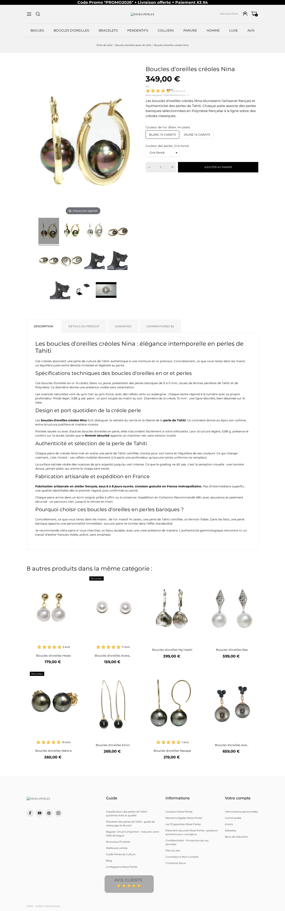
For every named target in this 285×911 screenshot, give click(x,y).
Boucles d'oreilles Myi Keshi (172, 650)
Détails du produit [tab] (84, 326)
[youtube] (40, 813)
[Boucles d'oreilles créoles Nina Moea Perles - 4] (117, 231)
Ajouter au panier (218, 167)
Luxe (233, 30)
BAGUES (37, 30)
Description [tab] (43, 326)
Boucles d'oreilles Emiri (113, 745)
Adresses (230, 830)
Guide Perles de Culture (120, 854)
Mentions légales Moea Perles (183, 817)
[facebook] (30, 813)
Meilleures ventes (116, 848)
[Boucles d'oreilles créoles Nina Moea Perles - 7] (94, 261)
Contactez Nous (175, 863)
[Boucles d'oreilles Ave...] (252, 674)
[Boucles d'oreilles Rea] (252, 579)
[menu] (29, 14)
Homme (213, 30)
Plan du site (172, 850)
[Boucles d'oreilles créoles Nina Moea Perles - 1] (48, 231)
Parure (190, 30)
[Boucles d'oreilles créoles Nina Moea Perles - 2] (71, 231)
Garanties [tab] (123, 326)
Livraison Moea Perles (178, 811)
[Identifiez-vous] (245, 13)
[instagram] (58, 813)
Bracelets (108, 30)
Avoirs (229, 824)
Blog (109, 860)
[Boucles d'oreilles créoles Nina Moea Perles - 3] (94, 231)
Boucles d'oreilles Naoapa (172, 751)
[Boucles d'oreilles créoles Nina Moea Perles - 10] (83, 290)
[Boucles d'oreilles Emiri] (133, 674)
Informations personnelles (241, 811)
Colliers (166, 30)
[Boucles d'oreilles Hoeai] (74, 579)
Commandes (233, 817)
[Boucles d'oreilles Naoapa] (193, 674)
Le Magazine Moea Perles (121, 866)
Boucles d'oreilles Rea (232, 650)
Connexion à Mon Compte (181, 856)
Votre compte (238, 798)
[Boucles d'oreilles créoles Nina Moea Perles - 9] (60, 290)
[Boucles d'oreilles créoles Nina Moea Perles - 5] (48, 261)
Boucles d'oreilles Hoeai (53, 655)
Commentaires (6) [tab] (160, 326)
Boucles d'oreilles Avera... (113, 655)
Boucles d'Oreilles (71, 30)
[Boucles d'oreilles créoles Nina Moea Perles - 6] (71, 261)
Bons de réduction (236, 836)
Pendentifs (137, 30)
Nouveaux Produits (118, 841)
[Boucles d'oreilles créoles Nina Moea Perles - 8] (117, 261)
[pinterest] (49, 813)
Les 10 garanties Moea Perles (183, 824)
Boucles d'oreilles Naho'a (53, 751)
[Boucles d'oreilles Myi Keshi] (193, 579)
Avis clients (128, 880)
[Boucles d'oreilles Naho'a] (74, 674)
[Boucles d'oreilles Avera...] (133, 579)
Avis (251, 30)
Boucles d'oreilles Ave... (231, 745)
